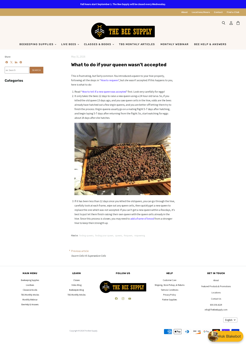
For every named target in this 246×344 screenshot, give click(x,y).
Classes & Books (98, 44)
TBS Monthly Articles (137, 44)
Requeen (128, 235)
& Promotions (224, 286)
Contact (218, 12)
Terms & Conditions (169, 289)
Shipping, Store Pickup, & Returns (169, 285)
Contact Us (216, 298)
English (228, 320)
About (184, 12)
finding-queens (86, 235)
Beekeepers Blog (76, 289)
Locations (216, 292)
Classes (76, 280)
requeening (139, 235)
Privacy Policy (169, 294)
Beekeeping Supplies (36, 44)
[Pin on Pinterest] (21, 62)
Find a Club (233, 12)
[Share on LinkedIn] (16, 62)
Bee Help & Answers (210, 44)
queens (118, 235)
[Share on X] (11, 62)
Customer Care (169, 280)
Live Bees (69, 44)
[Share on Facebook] (7, 62)
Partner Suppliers (169, 299)
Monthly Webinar (174, 44)
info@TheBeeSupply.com (216, 309)
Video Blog (76, 285)
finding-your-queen (104, 235)
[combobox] (17, 70)
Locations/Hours (201, 12)
